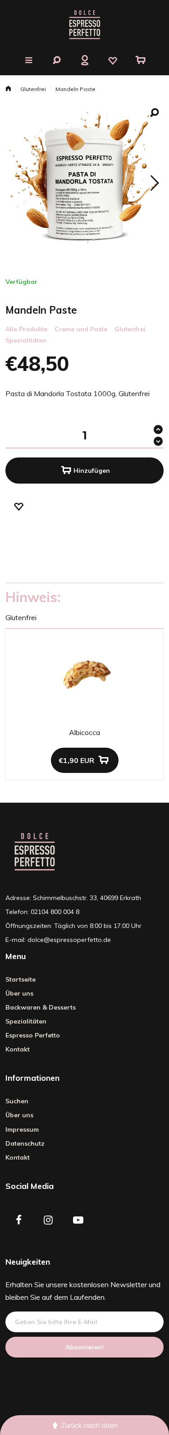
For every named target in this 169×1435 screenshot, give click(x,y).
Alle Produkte (26, 329)
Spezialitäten (25, 340)
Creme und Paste (81, 329)
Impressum (22, 1129)
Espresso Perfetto (32, 1035)
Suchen (16, 1101)
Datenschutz (25, 1143)
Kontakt (17, 1049)
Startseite (20, 979)
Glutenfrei (33, 89)
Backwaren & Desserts (40, 1007)
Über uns (19, 993)
